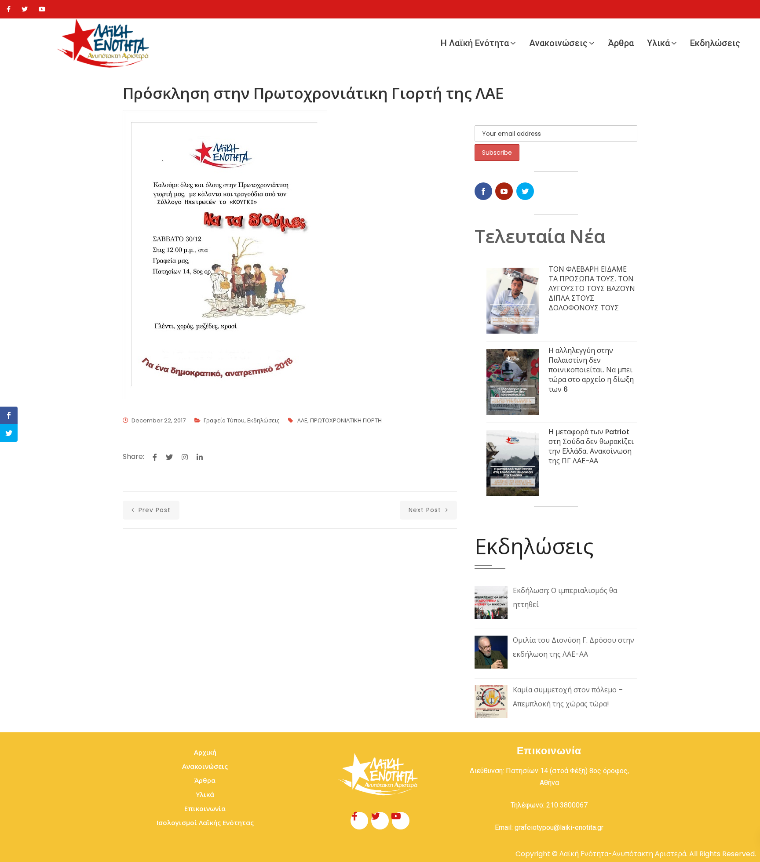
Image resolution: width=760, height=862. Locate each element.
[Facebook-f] (359, 820)
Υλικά (658, 43)
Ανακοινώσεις (558, 43)
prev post (153, 510)
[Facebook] (9, 9)
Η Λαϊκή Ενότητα (475, 43)
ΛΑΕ (302, 420)
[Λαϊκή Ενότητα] (106, 43)
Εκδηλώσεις (715, 43)
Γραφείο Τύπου (224, 420)
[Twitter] (25, 9)
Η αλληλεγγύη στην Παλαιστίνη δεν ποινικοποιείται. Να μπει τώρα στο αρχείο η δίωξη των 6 (591, 370)
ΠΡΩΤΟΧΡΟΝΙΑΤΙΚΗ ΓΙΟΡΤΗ (346, 420)
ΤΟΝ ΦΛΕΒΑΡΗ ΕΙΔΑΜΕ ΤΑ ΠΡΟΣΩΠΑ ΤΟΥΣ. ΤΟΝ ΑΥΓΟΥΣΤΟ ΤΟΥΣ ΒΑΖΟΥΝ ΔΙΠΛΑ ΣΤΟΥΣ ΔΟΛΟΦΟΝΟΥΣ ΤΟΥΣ (591, 288)
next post (426, 510)
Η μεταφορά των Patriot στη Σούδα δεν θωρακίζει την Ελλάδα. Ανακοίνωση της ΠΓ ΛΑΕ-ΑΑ (591, 446)
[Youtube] (42, 9)
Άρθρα (621, 43)
